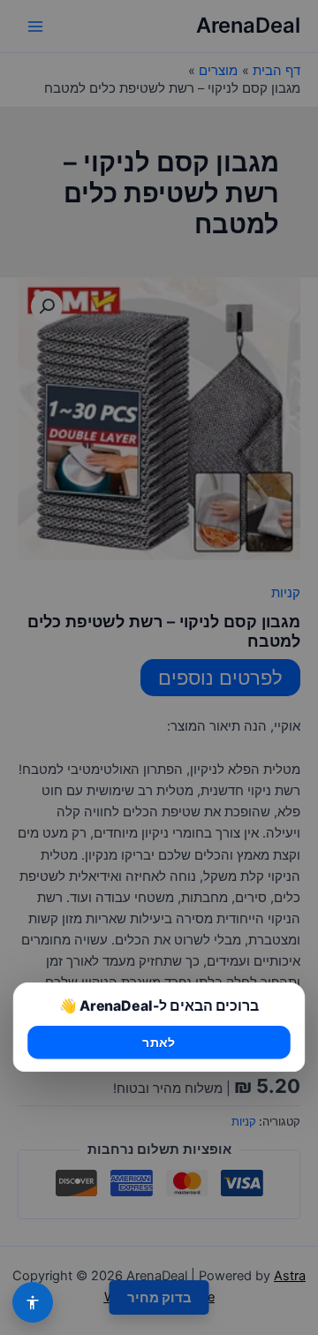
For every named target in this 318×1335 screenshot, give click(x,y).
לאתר (159, 1043)
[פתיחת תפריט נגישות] (32, 1302)
